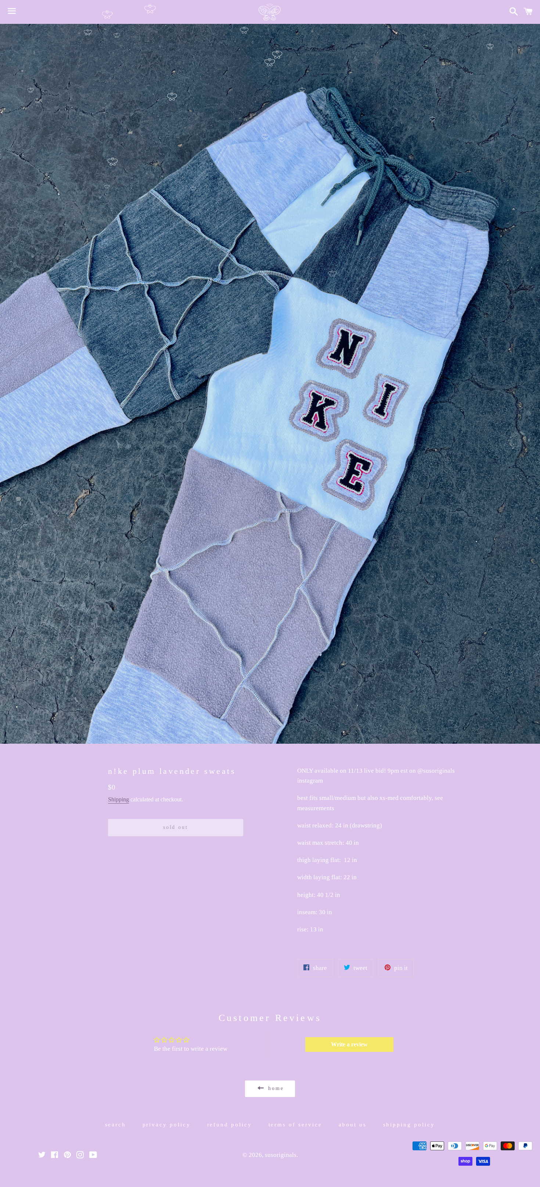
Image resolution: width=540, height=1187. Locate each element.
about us (353, 1125)
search (115, 1125)
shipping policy (409, 1125)
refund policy (229, 1125)
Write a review (349, 1044)
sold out (175, 827)
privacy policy (167, 1125)
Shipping (118, 799)
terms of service (296, 1125)
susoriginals (280, 1154)
